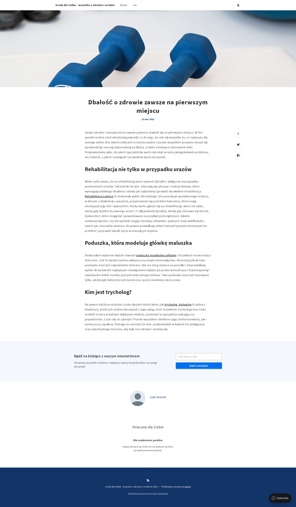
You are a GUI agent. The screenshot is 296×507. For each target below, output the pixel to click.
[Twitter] (238, 144)
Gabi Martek (158, 397)
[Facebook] (238, 155)
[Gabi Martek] (137, 398)
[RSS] (148, 480)
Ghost (188, 486)
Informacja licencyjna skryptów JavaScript (148, 493)
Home (123, 5)
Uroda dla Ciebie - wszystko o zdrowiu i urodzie (85, 5)
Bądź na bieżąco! (198, 365)
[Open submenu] (135, 5)
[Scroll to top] (238, 134)
